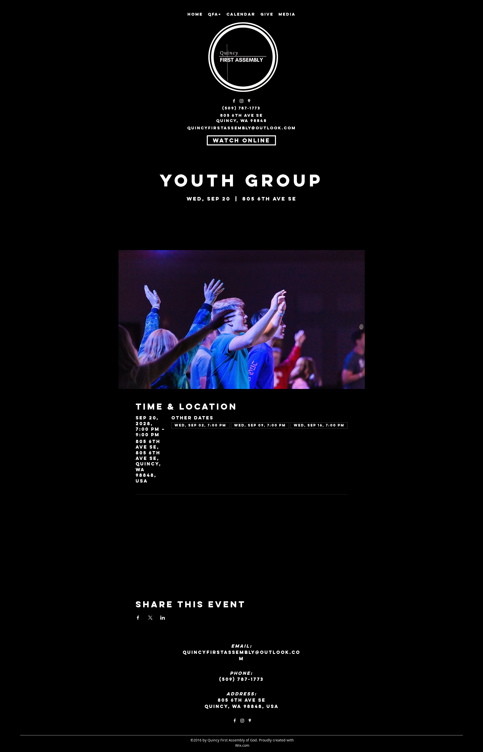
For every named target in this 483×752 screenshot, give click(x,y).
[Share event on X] (150, 618)
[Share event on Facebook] (138, 618)
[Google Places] (249, 100)
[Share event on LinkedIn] (162, 618)
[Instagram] (241, 100)
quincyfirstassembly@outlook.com (241, 127)
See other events (241, 226)
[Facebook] (233, 100)
